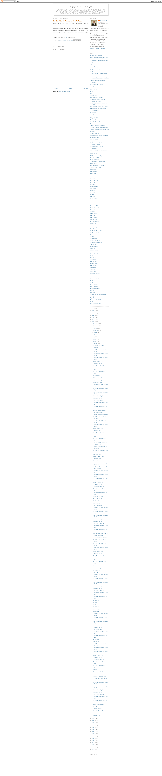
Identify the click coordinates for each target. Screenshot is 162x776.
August (95, 332)
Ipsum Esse (92, 229)
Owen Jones (93, 169)
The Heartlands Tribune (95, 68)
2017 (93, 725)
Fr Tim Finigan (93, 198)
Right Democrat (94, 298)
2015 (93, 729)
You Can (95, 706)
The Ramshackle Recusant (96, 242)
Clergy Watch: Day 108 (98, 365)
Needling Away (96, 600)
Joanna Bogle (93, 223)
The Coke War (96, 607)
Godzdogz (92, 211)
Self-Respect (96, 611)
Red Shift (92, 92)
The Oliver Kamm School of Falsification (96, 147)
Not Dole (95, 669)
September (95, 330)
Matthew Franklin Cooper (96, 167)
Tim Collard (93, 282)
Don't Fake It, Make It (98, 412)
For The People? (96, 604)
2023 (93, 317)
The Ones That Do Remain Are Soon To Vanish (100, 443)
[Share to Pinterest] (80, 40)
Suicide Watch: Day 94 (98, 551)
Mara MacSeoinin (94, 275)
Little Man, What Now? (95, 279)
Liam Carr (92, 175)
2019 (93, 720)
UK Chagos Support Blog (96, 156)
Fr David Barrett (94, 204)
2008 (93, 745)
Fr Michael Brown (94, 202)
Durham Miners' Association (96, 97)
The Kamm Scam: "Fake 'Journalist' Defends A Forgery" (98, 143)
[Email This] (74, 40)
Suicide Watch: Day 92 (98, 625)
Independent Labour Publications (98, 118)
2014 (93, 731)
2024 (93, 315)
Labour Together (94, 90)
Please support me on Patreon (97, 66)
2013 (93, 734)
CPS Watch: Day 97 (97, 430)
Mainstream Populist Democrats (97, 300)
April (94, 337)
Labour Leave (93, 93)
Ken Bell (92, 281)
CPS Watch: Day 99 (97, 363)
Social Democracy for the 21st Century (99, 135)
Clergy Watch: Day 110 (98, 659)
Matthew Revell (94, 277)
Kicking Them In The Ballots (99, 410)
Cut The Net (96, 572)
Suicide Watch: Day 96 (98, 482)
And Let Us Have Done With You (100, 533)
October (95, 328)
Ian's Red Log (93, 261)
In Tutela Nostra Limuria (98, 456)
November (95, 326)
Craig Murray (93, 267)
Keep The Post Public (95, 152)
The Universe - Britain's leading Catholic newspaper (97, 100)
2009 (93, 742)
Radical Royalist (94, 284)
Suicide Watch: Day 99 (98, 361)
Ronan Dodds (93, 163)
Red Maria (92, 190)
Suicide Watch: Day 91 (98, 655)
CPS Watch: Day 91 (97, 657)
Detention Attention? (98, 671)
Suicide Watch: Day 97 (98, 428)
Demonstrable (96, 347)
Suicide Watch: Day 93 (98, 586)
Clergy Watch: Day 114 (98, 523)
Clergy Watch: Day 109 (98, 694)
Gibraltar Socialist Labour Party (97, 125)
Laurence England (94, 227)
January (95, 343)
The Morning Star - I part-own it (97, 116)
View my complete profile (97, 48)
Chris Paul (92, 248)
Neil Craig (92, 269)
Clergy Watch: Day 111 (98, 629)
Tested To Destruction (98, 535)
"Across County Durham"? (99, 704)
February (95, 341)
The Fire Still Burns (97, 708)
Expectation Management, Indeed (100, 380)
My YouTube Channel (95, 64)
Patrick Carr (93, 177)
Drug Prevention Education (96, 141)
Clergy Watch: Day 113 (98, 556)
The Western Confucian (95, 232)
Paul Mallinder (93, 217)
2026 (93, 310)
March (95, 339)
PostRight (92, 131)
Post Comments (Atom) (64, 91)
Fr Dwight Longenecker (95, 209)
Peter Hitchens (93, 171)
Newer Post (55, 88)
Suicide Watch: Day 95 (98, 519)
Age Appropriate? (97, 454)
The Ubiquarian (93, 238)
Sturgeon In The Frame (98, 496)
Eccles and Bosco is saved (96, 120)
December (95, 323)
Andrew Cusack (93, 219)
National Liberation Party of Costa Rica (99, 127)
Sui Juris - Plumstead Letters (96, 121)
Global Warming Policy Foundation (98, 150)
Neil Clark (92, 179)
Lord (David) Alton (94, 221)
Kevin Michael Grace (95, 288)
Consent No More (97, 458)
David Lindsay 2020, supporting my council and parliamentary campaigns (99, 77)
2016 (93, 727)
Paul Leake (92, 196)
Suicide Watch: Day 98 (98, 396)
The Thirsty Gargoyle (95, 273)
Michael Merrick (94, 181)
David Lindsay (81, 7)
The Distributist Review (95, 133)
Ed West (92, 194)
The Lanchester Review (95, 70)
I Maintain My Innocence (96, 55)
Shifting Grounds (94, 114)
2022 (93, 319)
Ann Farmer (93, 188)
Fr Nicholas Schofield (95, 207)
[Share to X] (77, 40)
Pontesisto (92, 225)
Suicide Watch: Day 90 (98, 690)
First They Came (96, 501)
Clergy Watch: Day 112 (98, 590)
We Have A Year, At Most (98, 345)
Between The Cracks (97, 498)
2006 (93, 749)
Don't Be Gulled (96, 503)
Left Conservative (94, 301)
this (66, 37)
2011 (93, 738)
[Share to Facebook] (79, 40)
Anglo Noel (93, 259)
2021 (93, 321)
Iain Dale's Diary (94, 263)
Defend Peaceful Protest (95, 157)
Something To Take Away (99, 711)
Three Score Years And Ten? (99, 676)
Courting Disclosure (97, 505)
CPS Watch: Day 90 (97, 692)
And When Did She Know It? (99, 713)
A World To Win (96, 570)
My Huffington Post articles (96, 84)
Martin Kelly (93, 271)
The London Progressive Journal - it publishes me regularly (98, 103)
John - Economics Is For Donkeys (97, 165)
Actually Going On (97, 382)
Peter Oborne (93, 173)
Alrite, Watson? (93, 213)
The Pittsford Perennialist (96, 231)
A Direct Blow (96, 375)
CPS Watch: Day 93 (97, 588)
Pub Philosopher (94, 186)
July (94, 334)
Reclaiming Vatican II (95, 137)
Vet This (95, 602)
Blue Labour (93, 123)
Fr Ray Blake (93, 200)
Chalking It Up (96, 715)
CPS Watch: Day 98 (97, 398)
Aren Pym (92, 86)
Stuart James (93, 184)
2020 (93, 718)
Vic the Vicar (93, 244)
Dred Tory (92, 292)
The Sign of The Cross (95, 240)
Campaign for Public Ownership (97, 161)
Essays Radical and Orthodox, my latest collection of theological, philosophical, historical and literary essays (99, 59)
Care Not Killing (94, 139)
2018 (93, 723)
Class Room (95, 565)
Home (70, 88)
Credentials (95, 674)
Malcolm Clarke (94, 250)
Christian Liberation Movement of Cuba (99, 129)
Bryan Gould (93, 112)
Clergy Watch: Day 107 (98, 400)
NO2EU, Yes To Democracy (96, 154)
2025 (93, 313)
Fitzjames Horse (94, 246)
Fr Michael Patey (94, 257)
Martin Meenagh (94, 254)
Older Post (85, 88)
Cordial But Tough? (97, 568)
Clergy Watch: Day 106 (98, 432)
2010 (93, 740)
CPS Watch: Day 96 (97, 484)
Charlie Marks (93, 256)
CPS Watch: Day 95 (97, 521)
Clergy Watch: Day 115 (98, 486)
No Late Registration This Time (100, 537)
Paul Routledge (93, 265)
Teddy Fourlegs (93, 95)
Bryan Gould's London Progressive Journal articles (98, 109)
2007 (93, 747)
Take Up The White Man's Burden (100, 414)
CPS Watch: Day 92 (97, 627)
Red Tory (92, 290)
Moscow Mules (96, 609)
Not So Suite (96, 641)
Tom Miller (92, 192)
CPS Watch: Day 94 (97, 553)
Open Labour (93, 88)
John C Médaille (94, 286)
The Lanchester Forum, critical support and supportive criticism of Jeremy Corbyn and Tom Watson (99, 73)
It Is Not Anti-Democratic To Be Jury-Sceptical (100, 467)
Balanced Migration (94, 159)
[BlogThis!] (76, 40)
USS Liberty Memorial (95, 303)
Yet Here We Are (96, 460)
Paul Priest (92, 215)
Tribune (92, 236)
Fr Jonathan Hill (94, 206)
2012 (93, 736)
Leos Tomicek (93, 234)
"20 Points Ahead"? (97, 378)
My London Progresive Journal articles (99, 106)
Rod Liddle (93, 182)
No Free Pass (96, 639)
